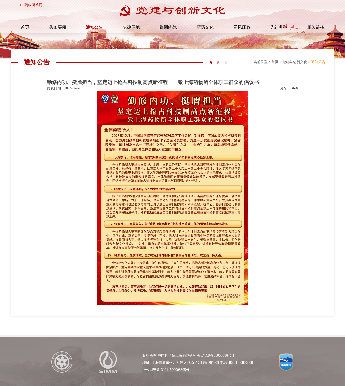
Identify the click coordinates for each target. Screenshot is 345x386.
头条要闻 (57, 27)
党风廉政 (242, 27)
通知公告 (94, 27)
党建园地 (131, 27)
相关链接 (315, 27)
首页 (25, 27)
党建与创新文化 (294, 62)
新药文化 (205, 27)
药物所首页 (33, 5)
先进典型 (278, 27)
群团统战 (168, 27)
